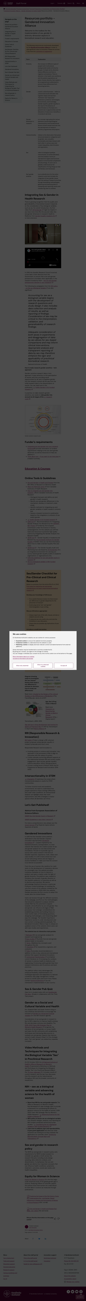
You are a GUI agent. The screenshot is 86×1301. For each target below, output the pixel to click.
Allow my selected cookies (43, 665)
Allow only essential (22, 665)
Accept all (64, 665)
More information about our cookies (23, 656)
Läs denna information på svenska (23, 658)
